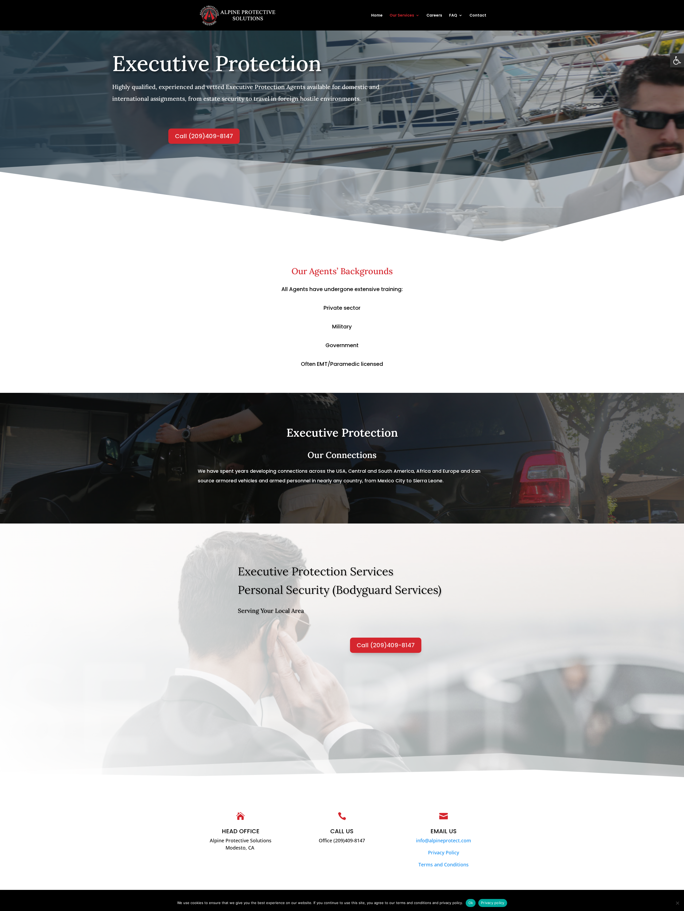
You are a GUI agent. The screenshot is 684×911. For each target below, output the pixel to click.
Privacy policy (492, 903)
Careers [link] (434, 15)
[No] (677, 903)
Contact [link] (477, 15)
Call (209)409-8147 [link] (204, 136)
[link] (677, 60)
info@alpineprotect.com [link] (443, 840)
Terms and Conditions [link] (443, 864)
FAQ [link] (453, 15)
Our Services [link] (402, 15)
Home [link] (377, 15)
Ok (470, 903)
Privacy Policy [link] (443, 852)
